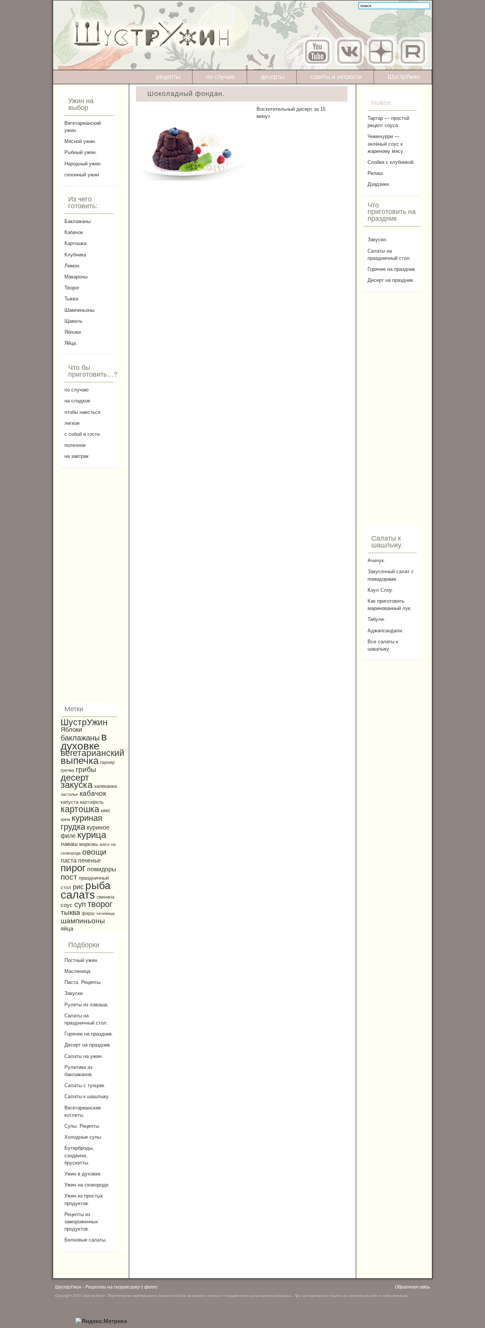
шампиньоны (83, 921)
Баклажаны (77, 221)
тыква (70, 912)
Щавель (73, 321)
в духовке (84, 741)
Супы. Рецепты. (82, 1126)
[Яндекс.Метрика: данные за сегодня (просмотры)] (101, 1321)
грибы (86, 769)
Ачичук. (376, 560)
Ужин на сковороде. (87, 1185)
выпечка (80, 760)
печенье (89, 860)
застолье (69, 794)
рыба (98, 885)
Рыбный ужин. (80, 152)
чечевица (105, 913)
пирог (73, 868)
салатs (78, 894)
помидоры (101, 869)
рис (78, 887)
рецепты (168, 77)
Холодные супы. (83, 1137)
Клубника (75, 255)
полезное (75, 445)
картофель (91, 802)
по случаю (220, 77)
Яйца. (70, 343)
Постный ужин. (81, 960)
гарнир (107, 762)
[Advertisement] (89, 585)
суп (80, 904)
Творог (72, 288)
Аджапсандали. (386, 630)
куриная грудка (81, 822)
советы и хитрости (336, 77)
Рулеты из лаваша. (86, 1004)
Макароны (76, 277)
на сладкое (77, 401)
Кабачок (73, 232)
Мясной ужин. (80, 141)
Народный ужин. (83, 164)
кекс (106, 810)
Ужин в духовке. (83, 1174)
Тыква (71, 299)
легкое (72, 423)
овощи (94, 851)
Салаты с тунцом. (84, 1085)
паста (69, 860)
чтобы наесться (82, 412)
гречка (67, 770)
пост (69, 876)
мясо (105, 844)
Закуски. (74, 993)
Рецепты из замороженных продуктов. (81, 1222)
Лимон (71, 266)
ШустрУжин (404, 77)
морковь (88, 844)
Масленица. (78, 971)
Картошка (75, 243)
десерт (75, 777)
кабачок (93, 793)
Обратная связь (412, 1287)
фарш (88, 913)
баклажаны (80, 738)
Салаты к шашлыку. (87, 1096)
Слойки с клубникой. (391, 162)
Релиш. (376, 173)
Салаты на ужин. (83, 1056)
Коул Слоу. (380, 590)
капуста (69, 802)
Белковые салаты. (85, 1240)
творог (100, 904)
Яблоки (72, 332)
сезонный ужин (81, 175)
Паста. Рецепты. (83, 982)
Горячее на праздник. (88, 1034)
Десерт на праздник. (87, 1045)
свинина (105, 896)
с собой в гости (82, 434)
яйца (67, 928)
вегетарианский (92, 753)
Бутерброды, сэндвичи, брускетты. (79, 1155)
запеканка (105, 786)
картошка (80, 809)
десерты (273, 77)
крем (65, 819)
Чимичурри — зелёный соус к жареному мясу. (386, 144)
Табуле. (376, 619)
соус (67, 905)
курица (91, 835)
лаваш (69, 844)
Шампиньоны (79, 310)
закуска (76, 785)
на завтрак (76, 456)
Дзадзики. (379, 184)
